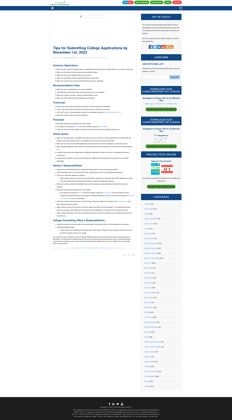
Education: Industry (150, 253)
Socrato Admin (59, 57)
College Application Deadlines (90, 247)
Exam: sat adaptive (150, 293)
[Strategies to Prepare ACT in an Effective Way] (161, 104)
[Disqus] (93, 290)
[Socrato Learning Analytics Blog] (52, 8)
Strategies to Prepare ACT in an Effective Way (161, 99)
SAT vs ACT (128, 2)
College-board (108, 112)
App (68, 247)
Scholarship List (122, 201)
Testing (146, 381)
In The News (148, 317)
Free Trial (177, 2)
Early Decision (149, 238)
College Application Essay (107, 247)
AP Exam (147, 204)
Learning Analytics (150, 322)
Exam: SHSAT (148, 297)
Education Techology (151, 243)
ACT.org (118, 112)
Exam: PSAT (148, 283)
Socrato (146, 337)
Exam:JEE (147, 302)
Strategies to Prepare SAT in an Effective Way (161, 129)
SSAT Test (147, 357)
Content (146, 229)
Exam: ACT (148, 263)
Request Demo (157, 2)
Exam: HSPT (148, 268)
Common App (119, 247)
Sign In (168, 2)
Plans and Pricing (142, 2)
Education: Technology (151, 258)
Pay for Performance (151, 327)
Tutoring (104, 57)
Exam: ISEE (148, 273)
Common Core (149, 224)
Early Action (148, 233)
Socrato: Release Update (152, 347)
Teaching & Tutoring (150, 371)
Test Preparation (149, 376)
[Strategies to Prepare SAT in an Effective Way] (161, 139)
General (147, 312)
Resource (147, 332)
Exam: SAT (147, 288)
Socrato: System (149, 352)
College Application (96, 57)
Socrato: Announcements (152, 342)
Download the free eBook (161, 109)
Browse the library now (161, 186)
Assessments (148, 209)
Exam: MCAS (148, 278)
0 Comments (79, 57)
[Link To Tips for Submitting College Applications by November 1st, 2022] (93, 29)
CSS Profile (103, 126)
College (88, 57)
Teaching (147, 366)
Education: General (150, 248)
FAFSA (77, 126)
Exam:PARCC (148, 307)
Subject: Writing (149, 362)
